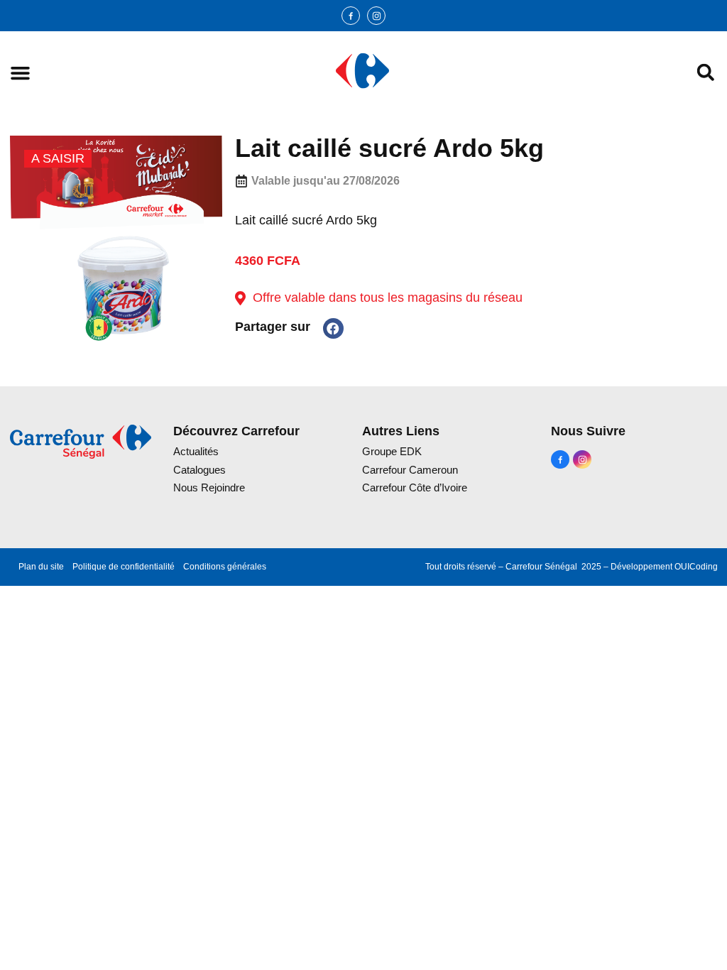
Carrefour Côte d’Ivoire (414, 487)
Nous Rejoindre (209, 487)
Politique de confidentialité (123, 567)
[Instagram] (376, 15)
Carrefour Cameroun (410, 470)
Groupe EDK (392, 451)
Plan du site (41, 567)
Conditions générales (224, 567)
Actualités (196, 451)
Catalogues (199, 470)
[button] (20, 72)
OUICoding (696, 567)
